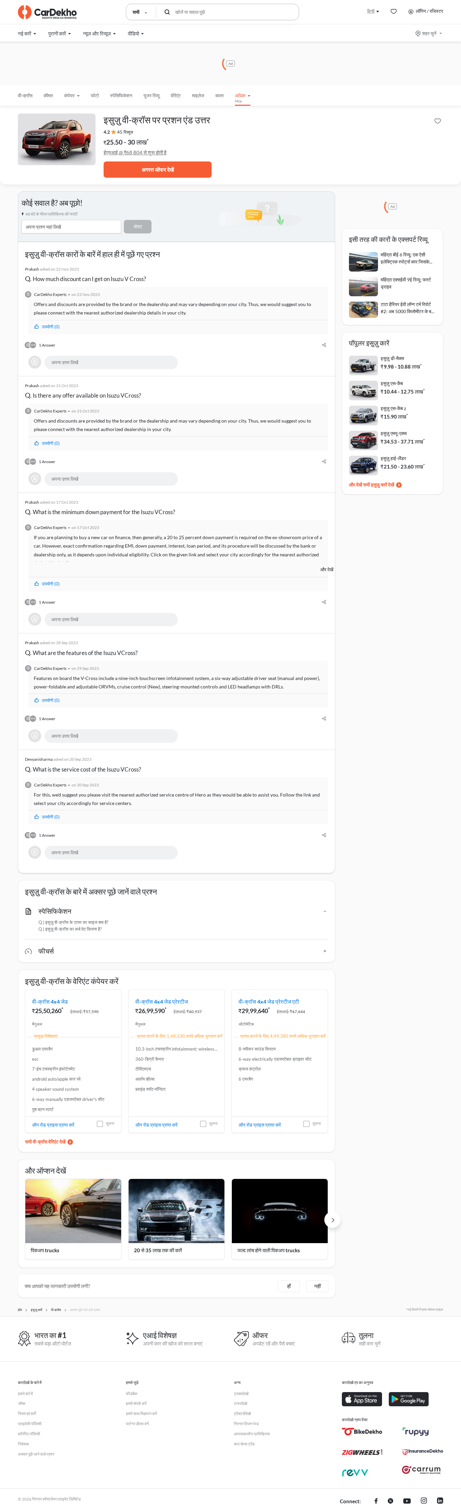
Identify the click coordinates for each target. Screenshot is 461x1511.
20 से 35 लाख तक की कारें (158, 1250)
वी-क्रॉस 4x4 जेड (50, 1001)
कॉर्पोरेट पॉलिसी (29, 1433)
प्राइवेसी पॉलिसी (30, 1423)
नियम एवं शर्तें (27, 1413)
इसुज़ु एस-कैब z (393, 408)
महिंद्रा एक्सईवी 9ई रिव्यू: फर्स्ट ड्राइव (406, 283)
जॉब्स (21, 1403)
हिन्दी (371, 11)
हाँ (289, 1286)
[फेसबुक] (376, 1501)
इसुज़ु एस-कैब (392, 383)
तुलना (110, 1123)
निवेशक (23, 1443)
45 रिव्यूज (125, 132)
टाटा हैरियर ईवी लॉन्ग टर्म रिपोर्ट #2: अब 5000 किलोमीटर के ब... (407, 307)
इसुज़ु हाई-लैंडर (393, 458)
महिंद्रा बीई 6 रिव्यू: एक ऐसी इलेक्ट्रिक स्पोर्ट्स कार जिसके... (406, 258)
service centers (115, 803)
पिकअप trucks (45, 1250)
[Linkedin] (440, 1501)
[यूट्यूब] (407, 1501)
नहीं (317, 1286)
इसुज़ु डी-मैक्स (392, 358)
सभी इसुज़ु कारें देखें (378, 484)
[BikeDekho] (362, 1431)
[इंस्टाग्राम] (424, 1501)
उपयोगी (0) (51, 326)
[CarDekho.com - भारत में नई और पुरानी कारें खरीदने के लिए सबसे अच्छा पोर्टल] (47, 12)
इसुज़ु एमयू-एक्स (394, 433)
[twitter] (390, 1501)
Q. (85, 275)
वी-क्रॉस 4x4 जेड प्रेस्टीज (161, 1001)
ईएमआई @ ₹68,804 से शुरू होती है (135, 152)
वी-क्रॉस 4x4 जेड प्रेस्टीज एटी (269, 1001)
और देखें (326, 569)
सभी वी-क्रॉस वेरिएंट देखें (45, 1141)
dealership (135, 313)
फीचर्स (46, 951)
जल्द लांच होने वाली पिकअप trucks (268, 1250)
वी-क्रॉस (25, 95)
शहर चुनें (429, 33)
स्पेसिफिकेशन (54, 911)
